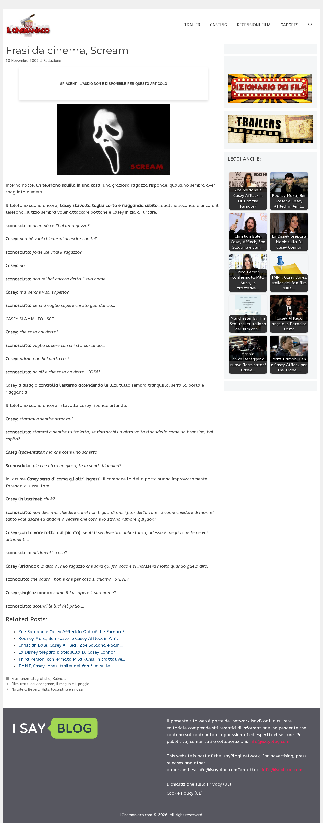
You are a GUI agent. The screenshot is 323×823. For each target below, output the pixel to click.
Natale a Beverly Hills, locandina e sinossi (47, 689)
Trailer (192, 24)
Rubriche (59, 678)
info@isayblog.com (269, 741)
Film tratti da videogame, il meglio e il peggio (50, 684)
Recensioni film (254, 24)
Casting (218, 24)
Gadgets (289, 24)
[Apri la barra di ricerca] (310, 25)
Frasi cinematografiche (30, 678)
